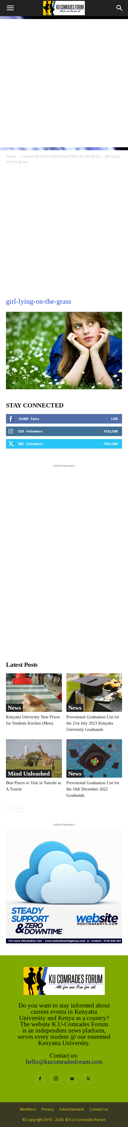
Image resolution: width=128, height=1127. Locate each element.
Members (28, 1109)
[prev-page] (9, 808)
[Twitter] (88, 1079)
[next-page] (19, 808)
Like (114, 418)
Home (11, 156)
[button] (10, 8)
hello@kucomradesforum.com (64, 1061)
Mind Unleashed (29, 773)
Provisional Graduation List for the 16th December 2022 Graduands (92, 789)
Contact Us (99, 1109)
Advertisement (71, 1109)
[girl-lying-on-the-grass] (64, 387)
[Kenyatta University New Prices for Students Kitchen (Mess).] (34, 692)
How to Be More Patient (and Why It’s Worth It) (60, 156)
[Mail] (72, 1079)
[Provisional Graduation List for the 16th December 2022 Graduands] (94, 758)
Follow (111, 431)
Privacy (48, 1109)
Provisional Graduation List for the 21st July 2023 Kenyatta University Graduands (92, 723)
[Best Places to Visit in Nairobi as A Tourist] (34, 758)
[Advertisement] (64, 83)
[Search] (119, 8)
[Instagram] (56, 1079)
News (14, 707)
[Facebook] (40, 1079)
